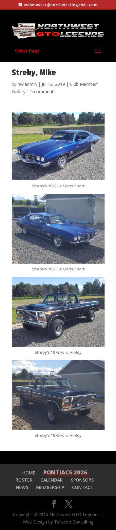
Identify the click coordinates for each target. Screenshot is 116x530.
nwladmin (27, 84)
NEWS (22, 487)
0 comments (43, 91)
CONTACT (82, 487)
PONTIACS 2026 (65, 472)
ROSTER (23, 480)
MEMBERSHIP (50, 487)
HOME (28, 473)
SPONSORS (82, 480)
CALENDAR (52, 480)
